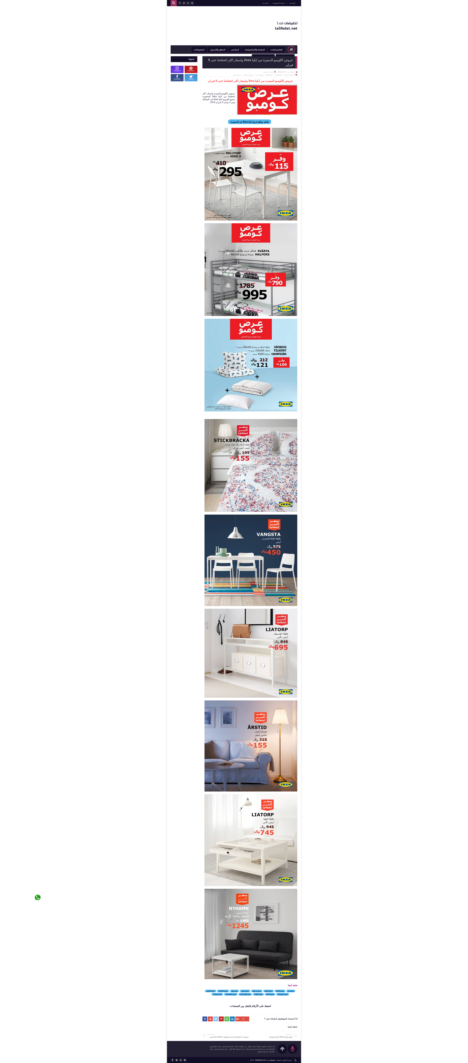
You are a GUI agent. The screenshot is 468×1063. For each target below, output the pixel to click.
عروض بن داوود (257, 991)
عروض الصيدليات (223, 991)
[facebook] (172, 1060)
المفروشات (199, 49)
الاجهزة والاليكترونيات (254, 49)
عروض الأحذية (270, 994)
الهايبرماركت (276, 49)
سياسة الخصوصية (279, 3)
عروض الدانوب (280, 991)
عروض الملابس (211, 991)
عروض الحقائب (258, 994)
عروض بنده (291, 991)
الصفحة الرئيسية (289, 75)
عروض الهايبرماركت (245, 994)
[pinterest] (185, 1060)
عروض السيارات (217, 994)
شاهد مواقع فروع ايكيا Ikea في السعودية (250, 121)
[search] (174, 3)
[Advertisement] (215, 26)
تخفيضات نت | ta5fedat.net (265, 1060)
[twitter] (176, 1060)
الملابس (235, 49)
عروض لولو (234, 991)
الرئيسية (292, 3)
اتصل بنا (265, 3)
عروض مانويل (245, 991)
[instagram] (181, 1060)
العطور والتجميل (217, 49)
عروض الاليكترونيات (231, 994)
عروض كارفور (268, 991)
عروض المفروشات (283, 994)
